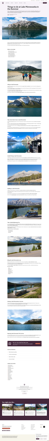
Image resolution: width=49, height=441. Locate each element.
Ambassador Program (23, 427)
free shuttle (19, 128)
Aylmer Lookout (18, 90)
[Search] (40, 2)
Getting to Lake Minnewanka (11, 56)
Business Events (32, 427)
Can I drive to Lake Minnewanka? (13, 354)
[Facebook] (2, 430)
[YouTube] (6, 430)
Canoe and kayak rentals (10, 191)
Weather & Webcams (38, 0)
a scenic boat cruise (13, 45)
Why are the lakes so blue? (12, 356)
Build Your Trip (37, 343)
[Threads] (4, 430)
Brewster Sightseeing (10, 230)
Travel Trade (32, 428)
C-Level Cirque (33, 88)
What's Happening (33, 0)
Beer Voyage (39, 123)
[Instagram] (3, 430)
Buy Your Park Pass (42, 0)
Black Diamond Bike (10, 378)
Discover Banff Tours (10, 231)
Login (46, 0)
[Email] (9, 430)
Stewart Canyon (12, 88)
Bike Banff (9, 273)
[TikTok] (8, 430)
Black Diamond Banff (10, 272)
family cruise (29, 123)
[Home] (3, 3)
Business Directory (23, 428)
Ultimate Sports (10, 271)
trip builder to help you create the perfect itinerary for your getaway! (31, 337)
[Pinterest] (7, 430)
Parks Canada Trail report (21, 92)
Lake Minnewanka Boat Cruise (12, 121)
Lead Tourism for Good (33, 429)
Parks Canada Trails (10, 365)
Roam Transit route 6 (16, 127)
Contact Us (22, 429)
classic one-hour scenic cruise (14, 123)
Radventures (9, 232)
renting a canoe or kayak (18, 45)
